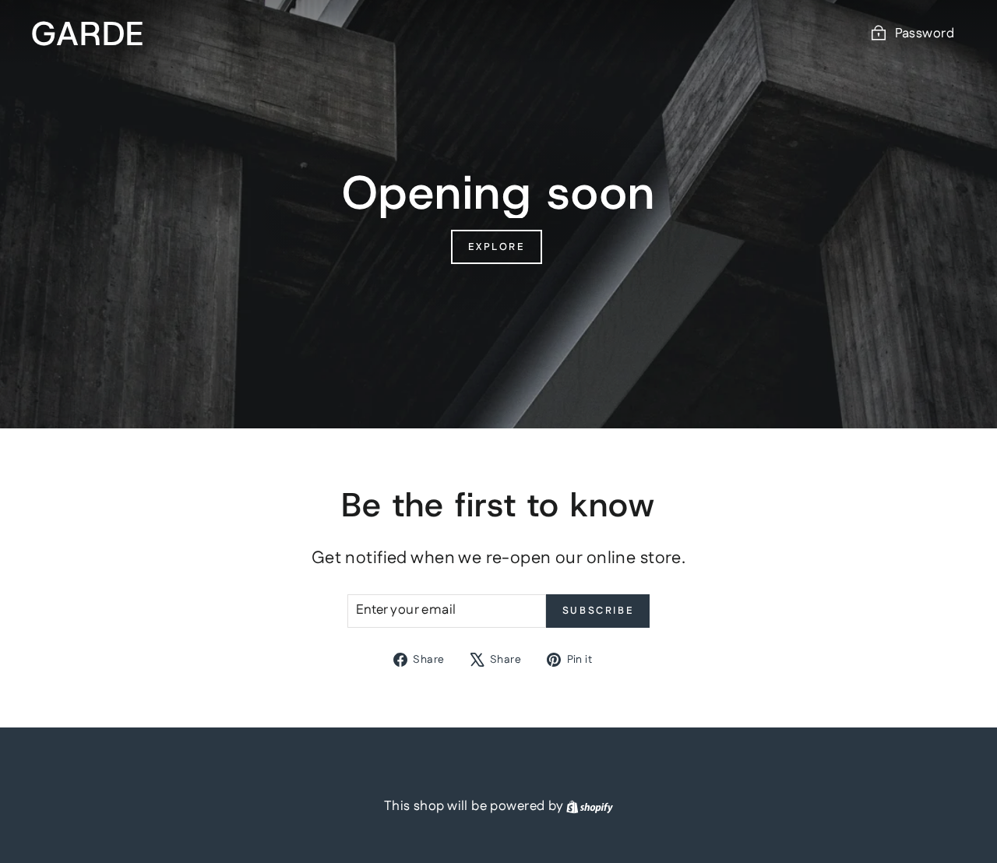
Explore (496, 247)
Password (924, 33)
